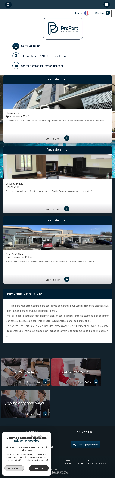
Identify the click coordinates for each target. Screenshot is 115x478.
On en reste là (38, 435)
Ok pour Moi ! (39, 468)
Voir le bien (57, 138)
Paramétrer (14, 468)
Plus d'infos (36, 382)
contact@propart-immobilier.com (42, 66)
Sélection (99, 13)
